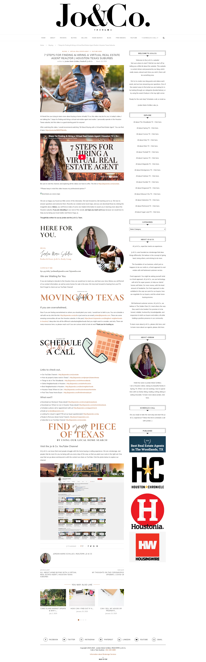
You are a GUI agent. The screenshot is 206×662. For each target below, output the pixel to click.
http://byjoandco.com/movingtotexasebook (82, 402)
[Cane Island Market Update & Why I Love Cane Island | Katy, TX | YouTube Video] (53, 597)
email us (162, 99)
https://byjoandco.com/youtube (108, 184)
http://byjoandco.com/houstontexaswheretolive (80, 390)
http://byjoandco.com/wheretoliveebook (92, 405)
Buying (74, 38)
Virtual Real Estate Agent (79, 51)
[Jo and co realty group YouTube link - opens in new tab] (82, 465)
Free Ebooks (121, 38)
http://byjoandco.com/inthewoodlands (77, 381)
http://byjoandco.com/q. (91, 414)
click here (158, 324)
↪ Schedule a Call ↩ (150, 38)
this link (150, 418)
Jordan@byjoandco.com (56, 411)
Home (43, 38)
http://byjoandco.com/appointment (85, 408)
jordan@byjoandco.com (102, 315)
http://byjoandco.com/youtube (68, 375)
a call (155, 99)
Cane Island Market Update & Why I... (53, 610)
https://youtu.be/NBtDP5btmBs (56, 130)
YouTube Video (97, 51)
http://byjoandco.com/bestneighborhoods (79, 387)
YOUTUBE (133, 38)
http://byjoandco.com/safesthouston (79, 384)
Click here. (158, 122)
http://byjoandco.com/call (68, 315)
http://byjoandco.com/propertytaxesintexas (84, 378)
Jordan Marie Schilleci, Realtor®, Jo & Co (78, 61)
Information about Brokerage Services (103, 654)
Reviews (63, 38)
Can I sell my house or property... (111, 610)
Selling (84, 38)
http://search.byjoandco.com (79, 417)
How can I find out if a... (82, 609)
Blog (109, 38)
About (52, 38)
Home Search (97, 38)
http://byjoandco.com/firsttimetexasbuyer (78, 393)
